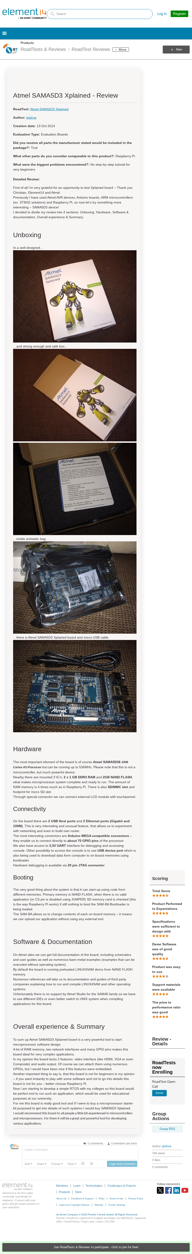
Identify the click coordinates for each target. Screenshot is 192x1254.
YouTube (184, 1190)
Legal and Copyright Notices (74, 1205)
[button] (28, 1164)
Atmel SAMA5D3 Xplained (49, 109)
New (179, 49)
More (122, 49)
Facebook (168, 1190)
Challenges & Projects (121, 1185)
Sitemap (98, 1205)
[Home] (24, 14)
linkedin (176, 1190)
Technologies (94, 1185)
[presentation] (28, 1164)
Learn (77, 1185)
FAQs (101, 1198)
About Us (61, 1198)
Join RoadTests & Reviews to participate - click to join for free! (96, 1247)
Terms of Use (116, 1198)
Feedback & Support (82, 1198)
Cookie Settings (116, 1205)
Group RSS (167, 1129)
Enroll (159, 1093)
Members (62, 1185)
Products (27, 43)
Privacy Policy (135, 1198)
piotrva (166, 1146)
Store (78, 1192)
